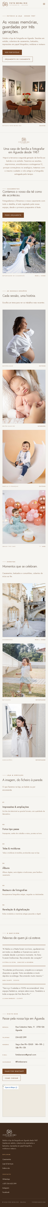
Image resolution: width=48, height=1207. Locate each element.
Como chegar (11, 1078)
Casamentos (6, 1159)
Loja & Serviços (7, 1164)
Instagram (5, 1188)
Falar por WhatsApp (14, 1071)
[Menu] (44, 3)
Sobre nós (6, 1168)
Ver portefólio (12, 52)
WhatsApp (6, 1179)
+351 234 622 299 (9, 1183)
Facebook (5, 1192)
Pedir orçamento (13, 215)
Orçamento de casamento (17, 59)
